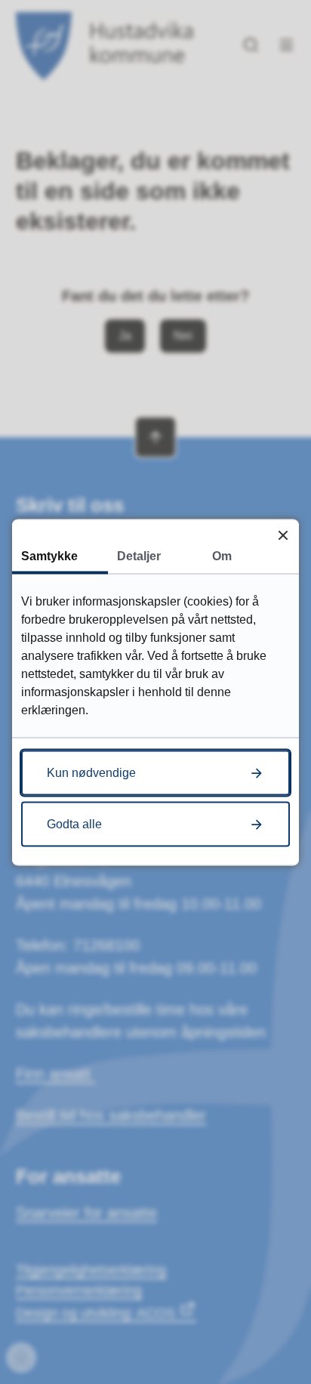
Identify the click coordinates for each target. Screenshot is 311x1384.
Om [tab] (222, 555)
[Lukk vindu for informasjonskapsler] (283, 535)
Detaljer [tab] (139, 555)
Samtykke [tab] (49, 555)
